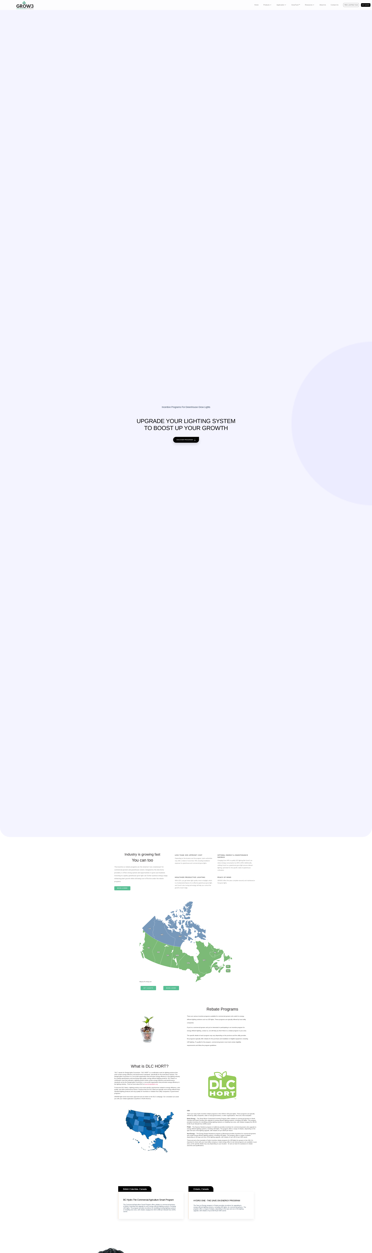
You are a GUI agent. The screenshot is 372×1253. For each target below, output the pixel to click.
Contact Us (334, 5)
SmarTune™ (295, 5)
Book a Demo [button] (122, 888)
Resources (308, 5)
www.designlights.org (151, 1084)
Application (280, 5)
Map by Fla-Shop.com (146, 981)
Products (266, 5)
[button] (148, 988)
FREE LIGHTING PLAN (351, 5)
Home (256, 5)
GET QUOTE (365, 5)
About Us (322, 5)
